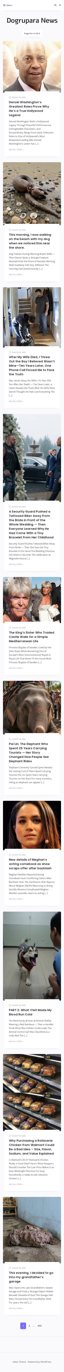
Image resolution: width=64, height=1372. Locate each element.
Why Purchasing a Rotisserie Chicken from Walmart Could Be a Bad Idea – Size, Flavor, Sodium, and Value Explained (31, 1147)
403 (40, 1325)
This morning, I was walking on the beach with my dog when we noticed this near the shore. (30, 241)
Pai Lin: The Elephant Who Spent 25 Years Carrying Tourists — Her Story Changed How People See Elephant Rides (29, 752)
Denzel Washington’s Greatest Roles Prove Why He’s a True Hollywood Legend (29, 108)
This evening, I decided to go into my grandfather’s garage (31, 1277)
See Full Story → (16, 149)
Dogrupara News (32, 20)
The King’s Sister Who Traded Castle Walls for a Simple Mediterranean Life (31, 636)
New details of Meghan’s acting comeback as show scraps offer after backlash (30, 864)
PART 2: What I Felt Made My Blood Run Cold (30, 1012)
